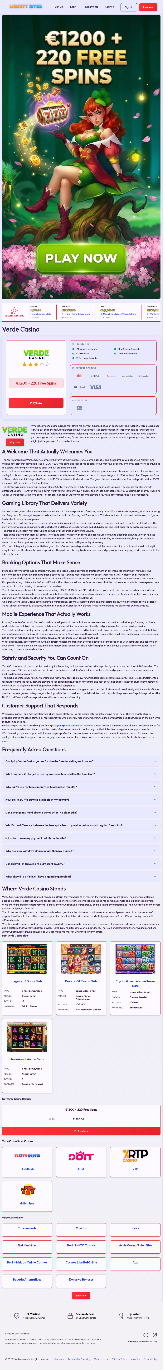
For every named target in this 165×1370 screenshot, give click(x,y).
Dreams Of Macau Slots (81, 981)
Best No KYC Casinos (81, 1245)
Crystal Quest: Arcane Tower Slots (135, 983)
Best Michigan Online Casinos (27, 1262)
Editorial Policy (119, 1359)
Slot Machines (27, 1245)
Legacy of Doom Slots (27, 981)
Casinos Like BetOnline (81, 1262)
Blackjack (59, 1359)
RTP (135, 1169)
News (135, 1228)
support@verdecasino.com (68, 725)
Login (73, 6)
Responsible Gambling (79, 1359)
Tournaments (90, 6)
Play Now (148, 7)
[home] (26, 12)
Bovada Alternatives (27, 1279)
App (135, 1262)
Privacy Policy (150, 1359)
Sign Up (59, 6)
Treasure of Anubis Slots (27, 1059)
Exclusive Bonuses (81, 1279)
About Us (135, 1359)
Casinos (109, 6)
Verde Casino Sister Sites (135, 1245)
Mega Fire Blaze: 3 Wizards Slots (107, 313)
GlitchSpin (27, 1203)
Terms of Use (101, 1359)
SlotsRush (27, 1169)
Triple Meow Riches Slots (64, 313)
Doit (81, 1169)
